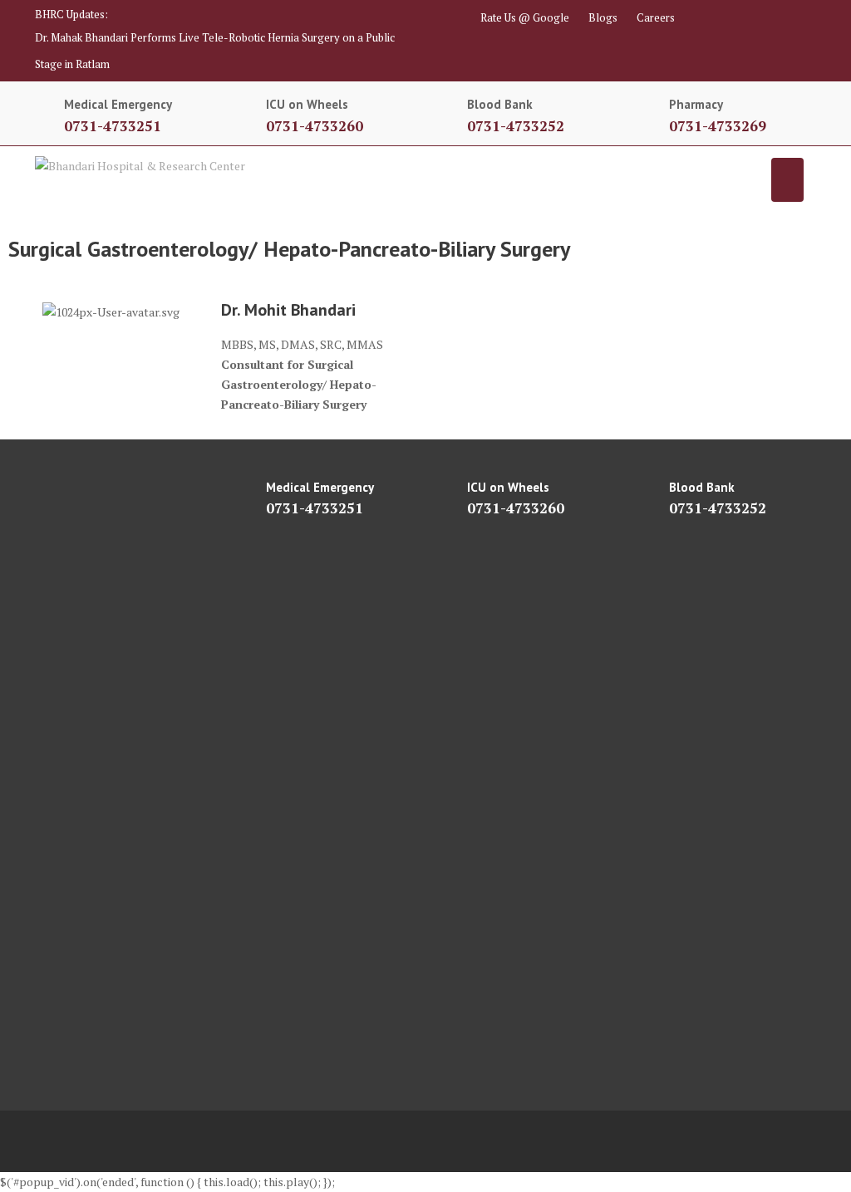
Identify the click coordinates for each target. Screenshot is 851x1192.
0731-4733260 (314, 125)
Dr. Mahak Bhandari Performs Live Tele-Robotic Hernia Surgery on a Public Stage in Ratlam (215, 50)
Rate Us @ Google (524, 17)
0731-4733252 (515, 125)
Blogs (602, 17)
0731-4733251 (112, 125)
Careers (656, 17)
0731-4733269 (717, 125)
